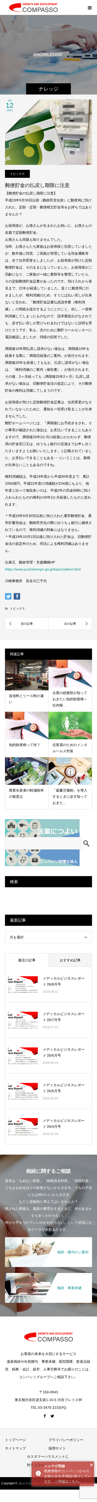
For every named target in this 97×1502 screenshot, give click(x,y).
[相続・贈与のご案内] (48, 1239)
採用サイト (57, 1448)
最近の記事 (27, 960)
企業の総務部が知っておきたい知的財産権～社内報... (69, 699)
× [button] (91, 1464)
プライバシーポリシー (65, 1440)
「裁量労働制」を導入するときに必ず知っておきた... (69, 796)
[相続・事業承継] (48, 1275)
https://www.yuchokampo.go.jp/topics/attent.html (43, 569)
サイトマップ (15, 1448)
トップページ (15, 1440)
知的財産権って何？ (24, 745)
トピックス (17, 174)
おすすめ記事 (70, 960)
